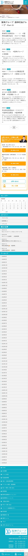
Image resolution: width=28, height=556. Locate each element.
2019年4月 (4, 436)
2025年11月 (4, 265)
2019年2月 (4, 442)
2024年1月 (4, 305)
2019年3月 (4, 439)
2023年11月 (4, 311)
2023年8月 (4, 320)
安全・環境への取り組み (8, 487)
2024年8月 (4, 291)
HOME (3, 15)
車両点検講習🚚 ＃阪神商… (9, 244)
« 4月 (6, 211)
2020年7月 (4, 404)
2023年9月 (4, 317)
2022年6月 (4, 352)
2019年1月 (4, 445)
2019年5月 (4, 433)
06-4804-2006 (15, 163)
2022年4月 (4, 355)
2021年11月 (4, 364)
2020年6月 (4, 407)
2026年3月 (4, 259)
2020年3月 (4, 410)
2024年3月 (4, 303)
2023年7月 (4, 323)
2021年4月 (4, 381)
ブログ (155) (5, 218)
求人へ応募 (15, 185)
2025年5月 (4, 276)
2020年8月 (4, 401)
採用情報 (4, 491)
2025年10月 (4, 268)
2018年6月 (4, 460)
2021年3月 (4, 384)
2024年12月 (4, 282)
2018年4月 (4, 462)
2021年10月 (4, 367)
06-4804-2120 (15, 150)
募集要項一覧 (5, 514)
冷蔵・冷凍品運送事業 (7, 481)
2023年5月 (4, 329)
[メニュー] (25, 2)
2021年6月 (4, 375)
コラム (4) (4, 223)
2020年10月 (4, 396)
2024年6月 (4, 297)
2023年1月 (4, 340)
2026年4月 (4, 256)
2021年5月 (4, 378)
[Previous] (11, 127)
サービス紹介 (5, 474)
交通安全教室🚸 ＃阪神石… (9, 249)
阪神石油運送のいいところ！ (9, 494)
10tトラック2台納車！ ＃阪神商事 (10, 235)
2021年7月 (4, 372)
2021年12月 (4, 361)
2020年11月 (4, 393)
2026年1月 (4, 262)
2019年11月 (4, 419)
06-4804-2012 (15, 175)
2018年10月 (4, 454)
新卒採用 (4, 511)
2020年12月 (4, 390)
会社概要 (4, 471)
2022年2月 (4, 358)
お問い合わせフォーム (7, 525)
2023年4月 (4, 332)
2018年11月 (4, 451)
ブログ (7, 15)
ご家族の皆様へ (6, 501)
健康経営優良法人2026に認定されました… (12, 240)
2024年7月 (4, 294)
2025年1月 (4, 279)
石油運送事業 (5, 477)
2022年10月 (4, 346)
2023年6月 (4, 326)
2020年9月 (4, 398)
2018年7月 (4, 457)
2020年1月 (4, 416)
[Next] (16, 127)
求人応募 (19, 554)
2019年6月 (4, 430)
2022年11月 (4, 343)
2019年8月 (4, 425)
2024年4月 (4, 300)
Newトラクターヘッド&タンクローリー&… (12, 230)
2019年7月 (4, 428)
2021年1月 (4, 387)
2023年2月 (4, 337)
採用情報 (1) (5, 221)
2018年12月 (4, 448)
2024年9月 (4, 288)
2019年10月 (4, 422)
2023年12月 (4, 308)
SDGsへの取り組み (6, 504)
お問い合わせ (15, 181)
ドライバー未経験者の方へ (8, 508)
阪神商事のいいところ (7, 498)
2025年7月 (4, 271)
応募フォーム (5, 518)
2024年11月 (4, 285)
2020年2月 (4, 413)
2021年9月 (4, 369)
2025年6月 (4, 273)
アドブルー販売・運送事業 (8, 484)
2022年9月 (4, 349)
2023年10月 (4, 314)
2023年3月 (4, 334)
